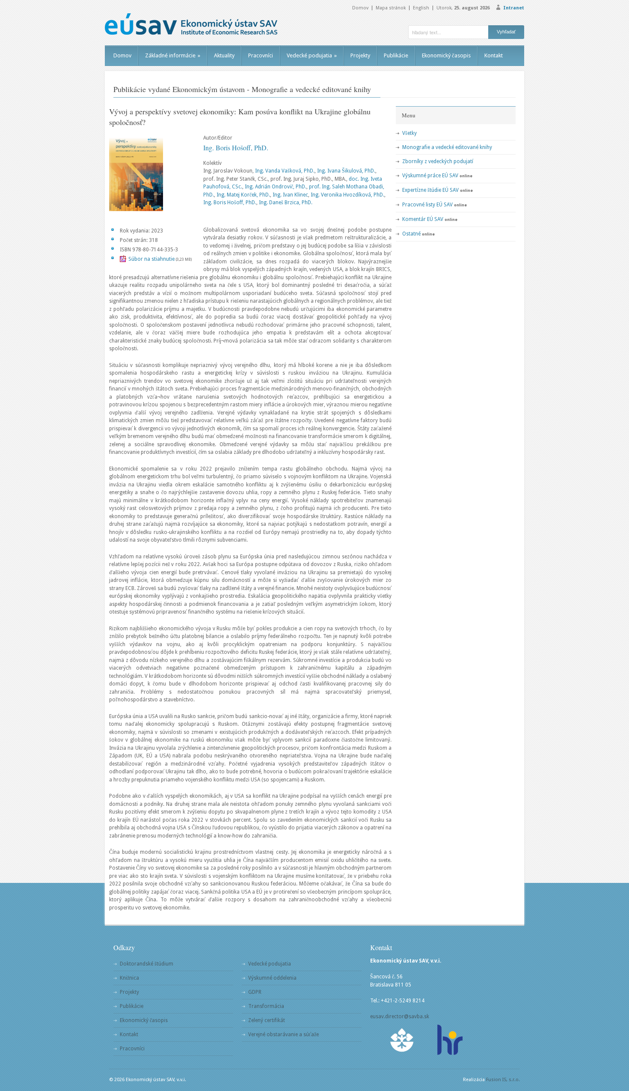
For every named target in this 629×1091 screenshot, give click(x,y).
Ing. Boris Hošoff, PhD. (235, 147)
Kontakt (493, 55)
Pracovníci (260, 55)
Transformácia (266, 1006)
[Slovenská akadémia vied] (402, 1040)
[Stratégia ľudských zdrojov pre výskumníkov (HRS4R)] (449, 1040)
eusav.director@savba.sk (399, 1016)
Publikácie (396, 55)
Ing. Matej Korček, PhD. (243, 195)
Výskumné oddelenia (272, 978)
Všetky (409, 133)
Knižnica (129, 978)
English (421, 8)
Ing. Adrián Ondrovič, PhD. (275, 187)
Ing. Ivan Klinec (290, 195)
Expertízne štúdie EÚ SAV (430, 190)
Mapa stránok (391, 8)
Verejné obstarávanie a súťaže (283, 1034)
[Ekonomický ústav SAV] (191, 24)
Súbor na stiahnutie (151, 259)
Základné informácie (172, 55)
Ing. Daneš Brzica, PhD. (285, 203)
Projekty (360, 55)
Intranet (513, 8)
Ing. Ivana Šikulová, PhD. (346, 171)
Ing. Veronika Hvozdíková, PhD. (347, 195)
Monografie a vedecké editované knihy (447, 147)
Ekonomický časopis (446, 55)
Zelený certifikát (266, 1020)
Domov (360, 8)
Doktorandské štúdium (146, 964)
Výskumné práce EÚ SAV (430, 176)
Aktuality (224, 55)
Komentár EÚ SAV (422, 219)
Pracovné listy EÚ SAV (427, 205)
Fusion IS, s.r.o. (503, 1079)
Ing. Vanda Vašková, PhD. (284, 171)
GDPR (254, 992)
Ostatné (411, 234)
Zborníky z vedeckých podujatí (437, 161)
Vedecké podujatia (312, 55)
